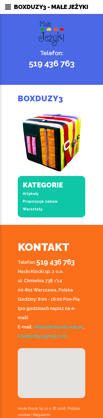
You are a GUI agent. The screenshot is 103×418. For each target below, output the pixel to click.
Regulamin (41, 415)
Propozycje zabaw (40, 201)
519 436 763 (51, 63)
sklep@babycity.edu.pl (58, 326)
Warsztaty (32, 209)
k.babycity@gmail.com (42, 336)
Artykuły (30, 193)
